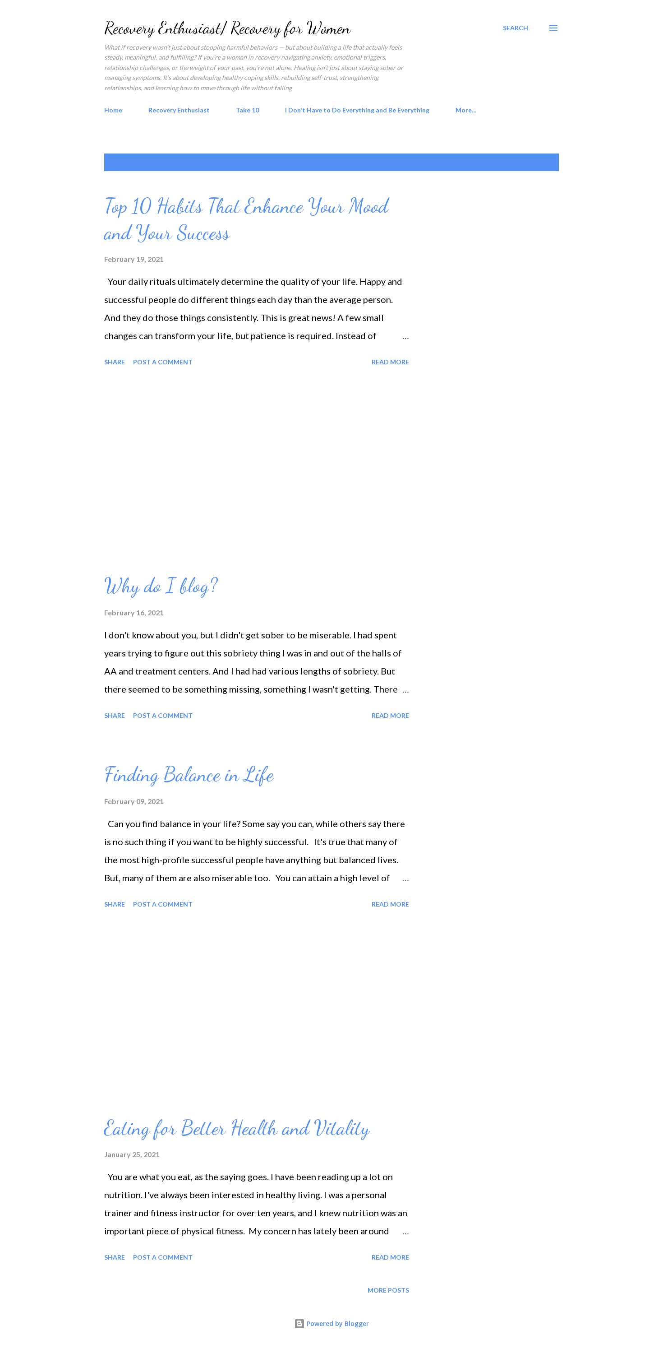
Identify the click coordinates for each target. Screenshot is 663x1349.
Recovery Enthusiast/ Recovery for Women (227, 27)
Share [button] (114, 362)
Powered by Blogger (337, 1323)
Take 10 (247, 110)
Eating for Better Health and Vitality (236, 1128)
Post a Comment (163, 362)
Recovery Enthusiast (179, 110)
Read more (390, 362)
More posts (388, 1290)
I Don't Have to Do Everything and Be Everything (357, 110)
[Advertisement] (256, 471)
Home (113, 110)
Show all (535, 162)
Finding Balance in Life (188, 774)
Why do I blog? (160, 585)
